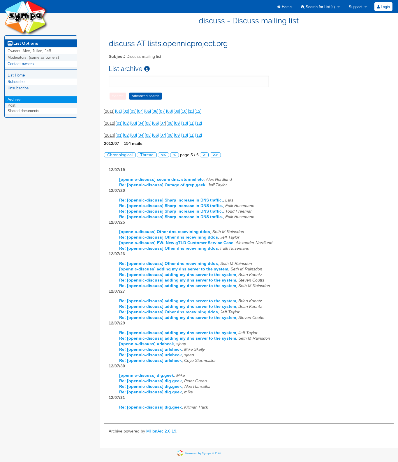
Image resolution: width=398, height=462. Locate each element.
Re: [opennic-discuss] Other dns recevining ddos (168, 237)
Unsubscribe (18, 88)
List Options (25, 43)
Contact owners (21, 64)
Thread (147, 155)
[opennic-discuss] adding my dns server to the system (173, 269)
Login (385, 6)
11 (191, 111)
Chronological (120, 155)
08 (169, 111)
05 (147, 111)
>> (215, 155)
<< (163, 155)
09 (177, 111)
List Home (16, 75)
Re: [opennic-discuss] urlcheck (150, 349)
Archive (14, 99)
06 (155, 111)
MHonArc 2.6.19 (161, 431)
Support (355, 6)
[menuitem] (284, 6)
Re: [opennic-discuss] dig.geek (150, 381)
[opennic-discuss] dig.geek (146, 375)
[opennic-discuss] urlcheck (146, 344)
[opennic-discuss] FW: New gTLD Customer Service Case (176, 243)
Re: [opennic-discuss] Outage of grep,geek (162, 185)
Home (286, 6)
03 (133, 111)
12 (198, 111)
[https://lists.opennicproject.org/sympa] (26, 17)
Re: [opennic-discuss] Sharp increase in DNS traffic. (171, 200)
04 (140, 111)
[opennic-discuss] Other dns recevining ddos (164, 232)
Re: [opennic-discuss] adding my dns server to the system (177, 274)
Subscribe (16, 81)
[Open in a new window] (147, 68)
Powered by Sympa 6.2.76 (203, 453)
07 (162, 111)
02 (126, 111)
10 (184, 111)
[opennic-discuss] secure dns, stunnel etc (161, 179)
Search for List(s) (319, 6)
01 (118, 111)
